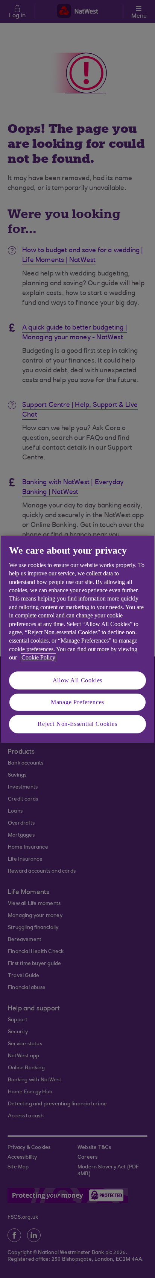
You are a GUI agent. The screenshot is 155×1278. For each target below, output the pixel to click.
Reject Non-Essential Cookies (77, 724)
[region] (77, 638)
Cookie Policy (38, 657)
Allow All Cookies (78, 680)
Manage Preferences (77, 702)
